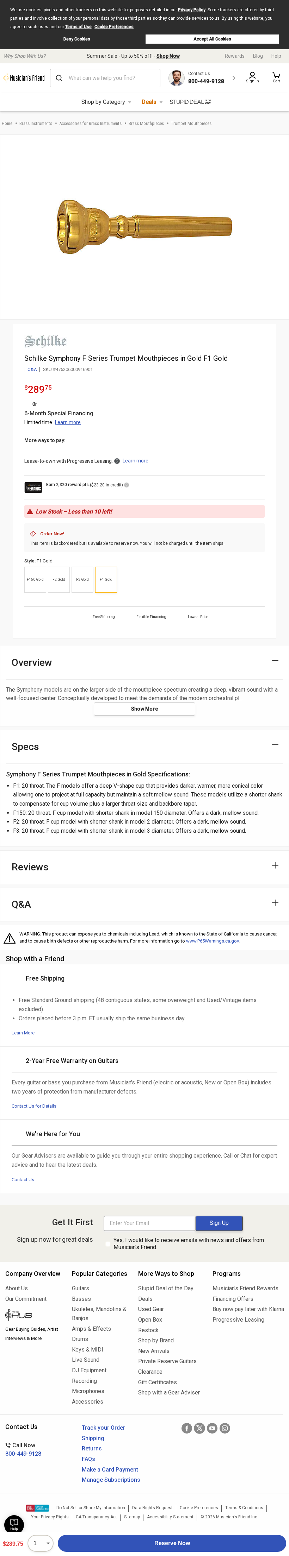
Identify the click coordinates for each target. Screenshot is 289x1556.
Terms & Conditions (244, 1507)
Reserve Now (172, 1543)
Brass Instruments (35, 123)
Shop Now (168, 56)
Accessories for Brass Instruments (90, 123)
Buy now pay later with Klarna (248, 1309)
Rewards (235, 56)
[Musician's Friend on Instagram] (225, 1428)
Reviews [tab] (30, 867)
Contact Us (23, 1179)
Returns (92, 1448)
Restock (148, 1330)
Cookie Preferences (114, 26)
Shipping (93, 1438)
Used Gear (151, 1309)
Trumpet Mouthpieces (191, 123)
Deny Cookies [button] (76, 39)
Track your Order (103, 1427)
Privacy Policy (191, 9)
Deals (149, 102)
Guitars (80, 1288)
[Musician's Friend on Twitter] (199, 1428)
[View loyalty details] (126, 486)
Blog (258, 56)
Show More (144, 709)
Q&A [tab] (21, 904)
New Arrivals (154, 1351)
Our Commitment (26, 1299)
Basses (81, 1299)
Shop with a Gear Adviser (169, 1392)
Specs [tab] (25, 746)
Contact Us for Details (34, 1106)
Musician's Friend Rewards (245, 1288)
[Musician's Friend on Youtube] (212, 1428)
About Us (16, 1288)
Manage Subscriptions (111, 1479)
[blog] (33, 1316)
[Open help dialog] (14, 1525)
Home (7, 123)
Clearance (150, 1371)
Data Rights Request (152, 1507)
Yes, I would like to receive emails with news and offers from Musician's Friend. (188, 1244)
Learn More (23, 1032)
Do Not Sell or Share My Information (90, 1507)
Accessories (87, 1401)
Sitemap (132, 1516)
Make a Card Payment (110, 1469)
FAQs (88, 1459)
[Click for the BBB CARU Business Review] (37, 1508)
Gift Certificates (157, 1382)
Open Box (150, 1319)
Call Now (23, 1449)
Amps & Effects (91, 1328)
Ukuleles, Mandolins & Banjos (99, 1314)
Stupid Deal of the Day (165, 1288)
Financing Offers (233, 1299)
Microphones (88, 1391)
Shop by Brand (156, 1340)
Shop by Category (103, 102)
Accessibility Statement (170, 1516)
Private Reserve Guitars (167, 1361)
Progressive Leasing (238, 1319)
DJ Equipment (89, 1370)
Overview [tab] (32, 662)
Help (276, 56)
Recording (84, 1381)
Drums (80, 1339)
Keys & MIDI (87, 1349)
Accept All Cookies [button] (212, 39)
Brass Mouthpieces (146, 123)
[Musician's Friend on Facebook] (186, 1428)
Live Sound (85, 1359)
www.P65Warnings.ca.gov (212, 941)
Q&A (32, 369)
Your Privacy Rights (50, 1516)
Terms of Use (78, 26)
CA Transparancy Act (96, 1516)
